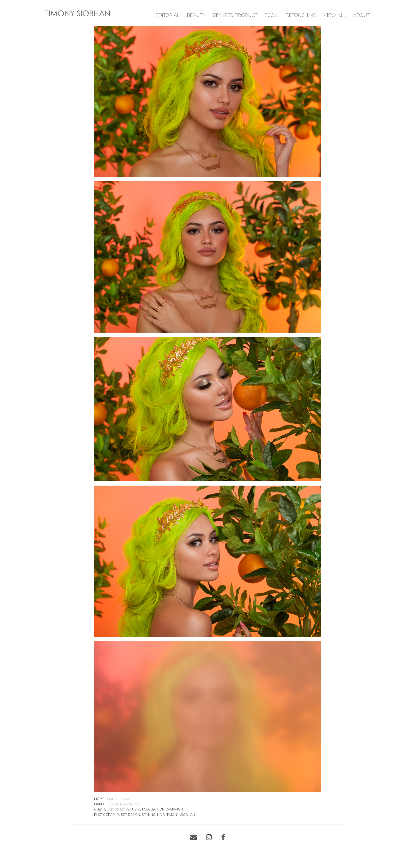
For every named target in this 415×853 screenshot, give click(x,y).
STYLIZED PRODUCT (234, 15)
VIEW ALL (334, 15)
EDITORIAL (168, 15)
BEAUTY (196, 15)
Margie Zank (118, 799)
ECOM (271, 15)
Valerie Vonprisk (124, 804)
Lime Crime (116, 809)
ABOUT (361, 15)
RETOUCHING (301, 15)
